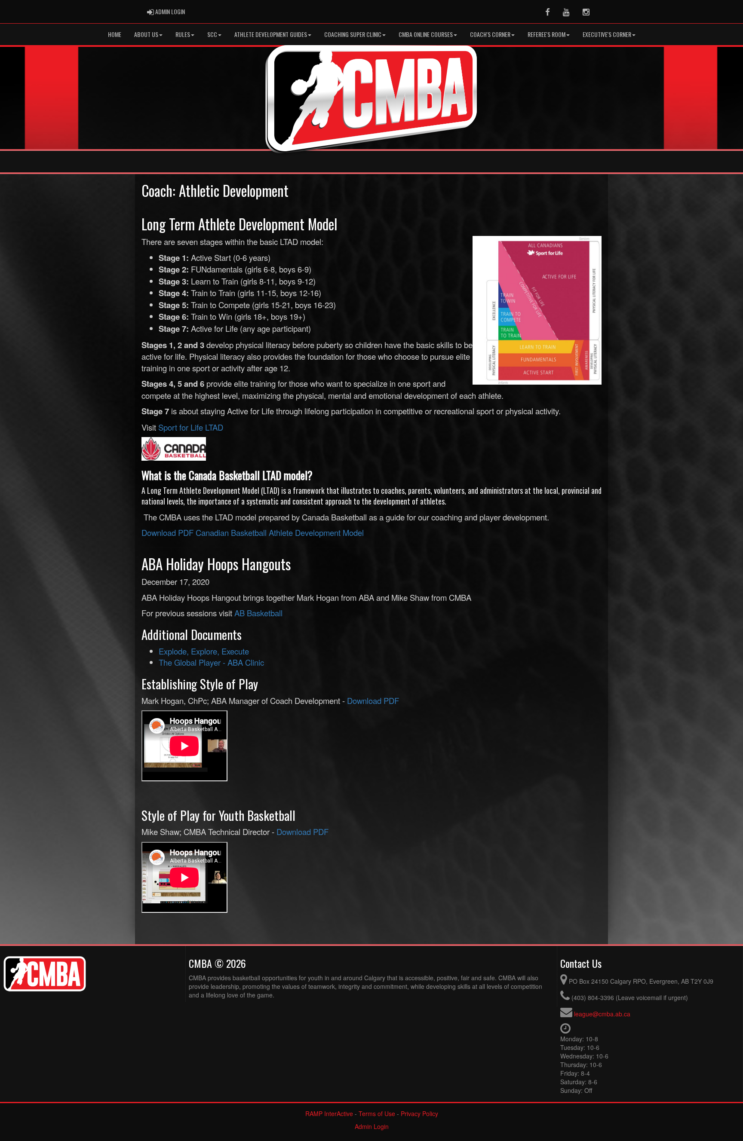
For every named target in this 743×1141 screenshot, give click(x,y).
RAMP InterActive (329, 1113)
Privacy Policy (419, 1113)
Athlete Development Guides (270, 34)
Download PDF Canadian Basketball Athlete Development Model (252, 532)
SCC (212, 34)
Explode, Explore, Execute (204, 651)
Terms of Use (377, 1113)
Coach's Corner (490, 34)
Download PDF (373, 700)
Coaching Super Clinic (352, 34)
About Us (146, 34)
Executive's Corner (607, 34)
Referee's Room (546, 34)
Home (114, 34)
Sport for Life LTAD (190, 427)
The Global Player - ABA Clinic (211, 662)
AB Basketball (258, 612)
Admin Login (372, 1126)
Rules (182, 34)
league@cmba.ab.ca (602, 1013)
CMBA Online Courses (426, 34)
